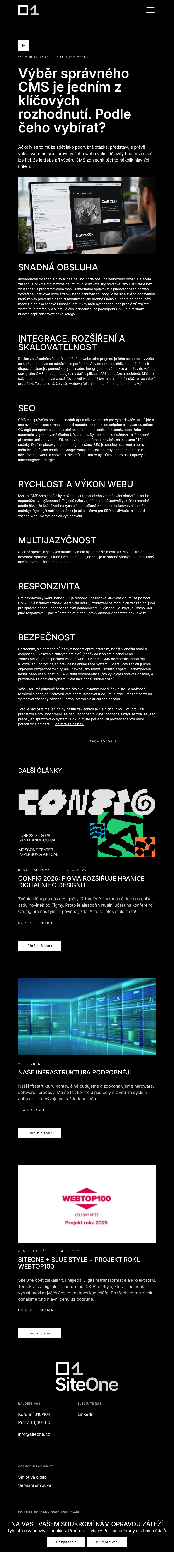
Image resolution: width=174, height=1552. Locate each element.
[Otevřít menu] (150, 10)
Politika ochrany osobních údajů (48, 1512)
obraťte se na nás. (69, 724)
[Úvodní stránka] (28, 10)
